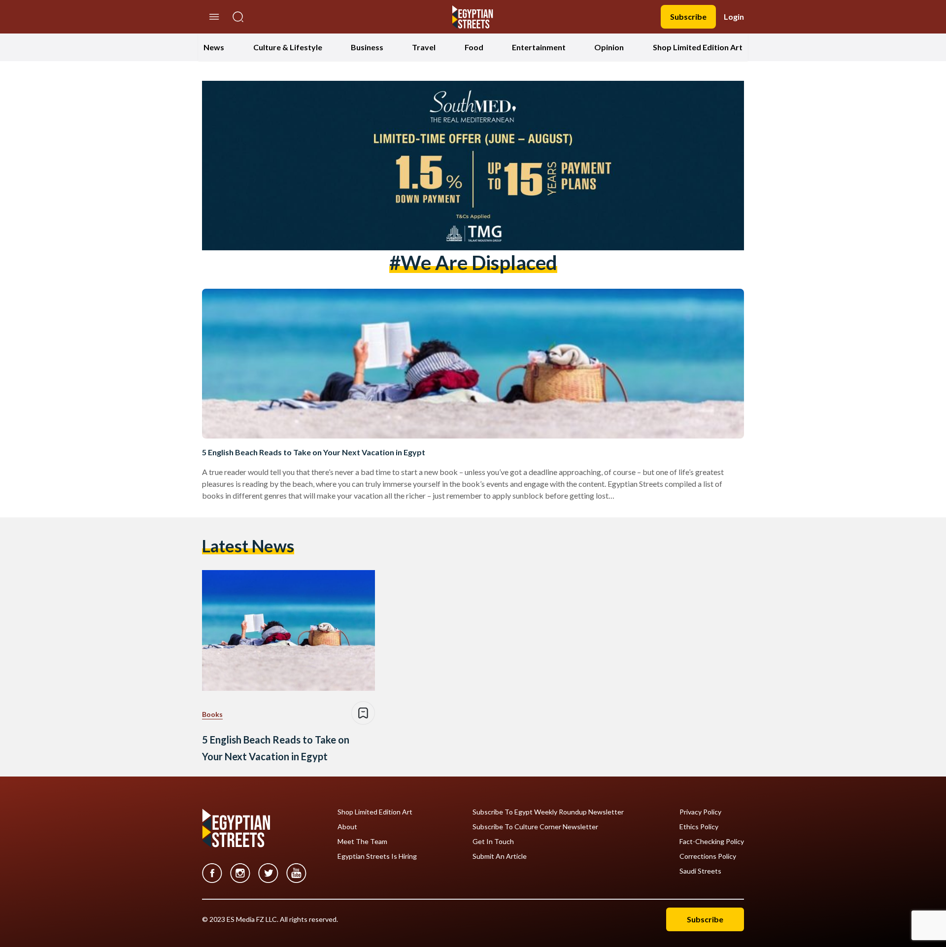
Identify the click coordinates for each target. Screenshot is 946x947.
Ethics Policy (698, 827)
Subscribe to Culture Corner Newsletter (535, 827)
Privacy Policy (700, 812)
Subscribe (688, 16)
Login (734, 16)
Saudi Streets (700, 871)
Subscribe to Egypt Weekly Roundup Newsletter (548, 812)
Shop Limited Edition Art (698, 47)
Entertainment (539, 47)
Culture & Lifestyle (287, 47)
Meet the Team (362, 842)
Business (367, 47)
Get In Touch (493, 842)
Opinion (609, 47)
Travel (424, 47)
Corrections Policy (707, 856)
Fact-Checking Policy (711, 842)
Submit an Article (500, 856)
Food (474, 47)
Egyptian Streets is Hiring (377, 856)
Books (212, 714)
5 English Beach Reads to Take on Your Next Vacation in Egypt (313, 452)
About (347, 827)
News (213, 47)
